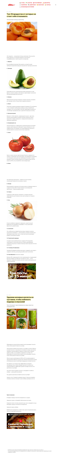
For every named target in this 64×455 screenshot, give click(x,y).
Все (7, 11)
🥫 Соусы (48, 4)
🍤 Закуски (40, 4)
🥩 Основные (37, 2)
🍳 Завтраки (32, 4)
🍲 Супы (22, 2)
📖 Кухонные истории (26, 6)
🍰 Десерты (46, 2)
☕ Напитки (23, 4)
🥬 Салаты (28, 2)
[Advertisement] (22, 48)
